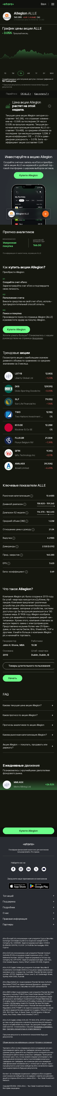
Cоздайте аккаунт (9, 79)
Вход (43, 4)
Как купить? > (41, 94)
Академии (37, 338)
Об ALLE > (26, 94)
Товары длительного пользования (29, 665)
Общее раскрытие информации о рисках (18, 1042)
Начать (12, 678)
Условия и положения (43, 1042)
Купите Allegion (28, 175)
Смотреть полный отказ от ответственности (24, 1029)
